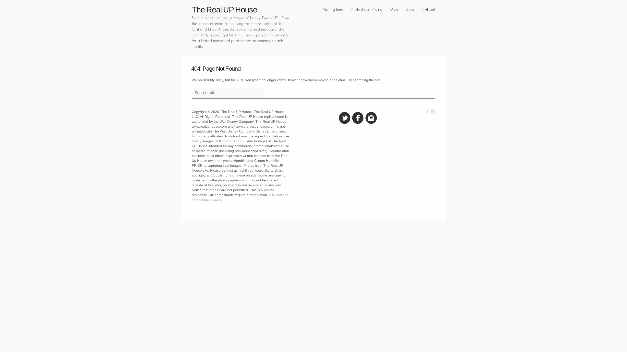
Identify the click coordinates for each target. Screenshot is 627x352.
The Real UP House (224, 9)
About (430, 9)
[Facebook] (427, 111)
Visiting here (333, 9)
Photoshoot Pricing (366, 9)
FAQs (394, 9)
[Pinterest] (433, 111)
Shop (410, 9)
